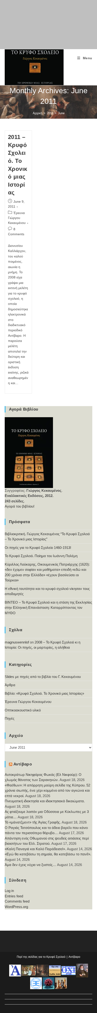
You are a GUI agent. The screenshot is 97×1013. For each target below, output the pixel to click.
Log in (9, 891)
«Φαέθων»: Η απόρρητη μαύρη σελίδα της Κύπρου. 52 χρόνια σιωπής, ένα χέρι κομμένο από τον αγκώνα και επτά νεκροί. (47, 790)
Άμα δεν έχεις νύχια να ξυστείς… (30, 865)
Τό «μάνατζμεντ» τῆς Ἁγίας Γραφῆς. (33, 822)
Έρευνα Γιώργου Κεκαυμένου (17, 218)
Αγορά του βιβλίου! (19, 506)
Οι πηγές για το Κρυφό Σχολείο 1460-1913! (38, 548)
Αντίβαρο (22, 764)
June (61, 113)
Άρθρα (10, 685)
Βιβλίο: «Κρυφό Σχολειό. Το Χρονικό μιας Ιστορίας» (44, 693)
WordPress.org (16, 907)
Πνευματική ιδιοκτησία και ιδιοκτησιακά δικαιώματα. (45, 801)
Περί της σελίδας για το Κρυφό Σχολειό (41, 956)
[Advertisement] (48, 23)
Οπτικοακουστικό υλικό (23, 710)
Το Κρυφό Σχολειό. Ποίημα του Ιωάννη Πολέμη (41, 556)
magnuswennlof (17, 642)
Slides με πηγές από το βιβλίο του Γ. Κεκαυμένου (43, 677)
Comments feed (17, 901)
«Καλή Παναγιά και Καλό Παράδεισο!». (35, 849)
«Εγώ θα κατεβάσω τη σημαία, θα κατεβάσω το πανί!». (48, 854)
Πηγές (9, 718)
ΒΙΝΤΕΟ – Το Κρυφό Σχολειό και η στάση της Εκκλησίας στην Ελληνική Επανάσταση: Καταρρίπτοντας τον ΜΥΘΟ (48, 607)
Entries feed (14, 896)
